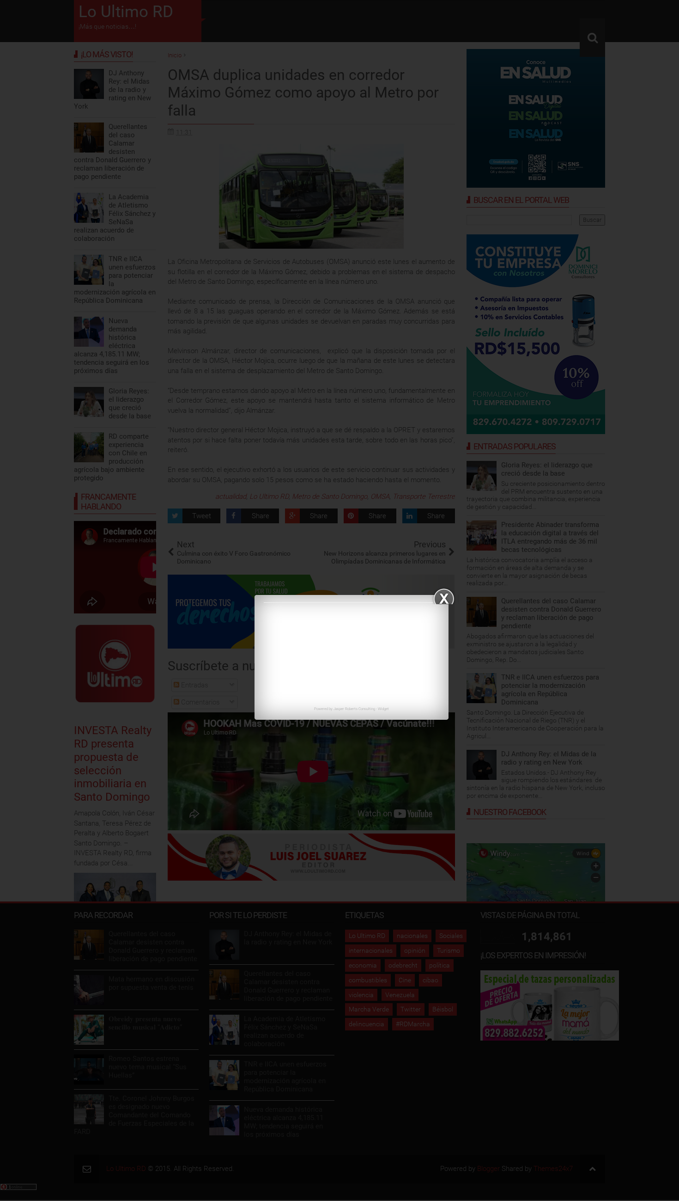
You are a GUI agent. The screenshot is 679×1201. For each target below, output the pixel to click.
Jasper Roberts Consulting (354, 709)
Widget (383, 709)
